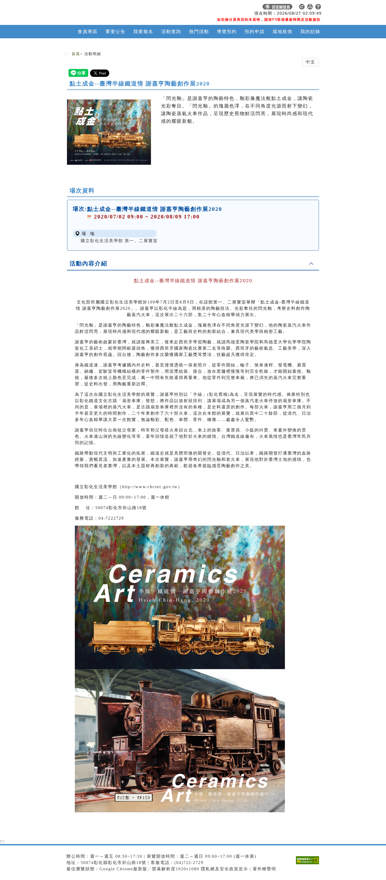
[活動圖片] (109, 132)
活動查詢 (171, 31)
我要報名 (143, 31)
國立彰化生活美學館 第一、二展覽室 (119, 240)
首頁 (76, 54)
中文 (310, 62)
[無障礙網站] (309, 864)
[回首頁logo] (101, 8)
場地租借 (283, 31)
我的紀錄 (310, 31)
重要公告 (116, 31)
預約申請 (255, 31)
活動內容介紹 (88, 263)
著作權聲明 (264, 869)
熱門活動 (199, 31)
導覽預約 (227, 31)
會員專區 (88, 31)
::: (66, 54)
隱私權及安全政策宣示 (224, 869)
